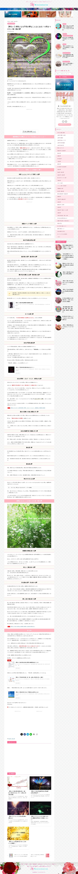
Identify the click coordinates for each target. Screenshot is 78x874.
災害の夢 (59, 207)
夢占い (24, 9)
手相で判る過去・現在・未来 (63, 215)
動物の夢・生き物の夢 (61, 150)
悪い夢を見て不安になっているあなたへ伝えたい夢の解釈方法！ (67, 318)
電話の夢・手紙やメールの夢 (63, 210)
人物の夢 (59, 161)
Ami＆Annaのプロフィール (53, 9)
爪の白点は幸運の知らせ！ (62, 218)
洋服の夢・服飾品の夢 (61, 199)
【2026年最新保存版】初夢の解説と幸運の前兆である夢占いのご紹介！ (68, 56)
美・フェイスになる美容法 (62, 234)
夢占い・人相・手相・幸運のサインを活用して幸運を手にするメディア (39, 866)
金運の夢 (59, 212)
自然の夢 (59, 202)
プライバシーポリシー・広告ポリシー (50, 864)
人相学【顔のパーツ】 (61, 140)
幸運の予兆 (59, 223)
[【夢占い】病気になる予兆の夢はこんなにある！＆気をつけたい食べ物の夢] (28, 734)
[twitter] (21, 734)
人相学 (34, 9)
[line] (31, 734)
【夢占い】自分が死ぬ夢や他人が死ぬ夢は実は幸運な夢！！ (67, 291)
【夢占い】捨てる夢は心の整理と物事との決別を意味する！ (22, 626)
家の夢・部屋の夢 (61, 191)
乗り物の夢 (59, 158)
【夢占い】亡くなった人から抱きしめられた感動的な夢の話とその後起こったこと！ (39, 818)
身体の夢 (59, 169)
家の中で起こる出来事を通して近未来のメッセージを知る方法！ (68, 39)
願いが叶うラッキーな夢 (62, 177)
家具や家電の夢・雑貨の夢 (62, 193)
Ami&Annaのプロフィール (65, 124)
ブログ (59, 236)
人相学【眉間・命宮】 (61, 135)
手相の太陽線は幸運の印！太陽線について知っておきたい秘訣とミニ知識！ (67, 247)
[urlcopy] (37, 734)
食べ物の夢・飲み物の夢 (62, 166)
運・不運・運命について (62, 226)
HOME (14, 9)
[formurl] (63, 121)
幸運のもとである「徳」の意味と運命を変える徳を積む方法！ (67, 265)
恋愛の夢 (59, 155)
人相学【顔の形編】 (61, 142)
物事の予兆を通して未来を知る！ (63, 220)
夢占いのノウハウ (61, 147)
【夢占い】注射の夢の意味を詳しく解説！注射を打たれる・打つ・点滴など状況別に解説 (17, 793)
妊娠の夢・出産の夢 (61, 174)
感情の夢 (59, 164)
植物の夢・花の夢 (60, 204)
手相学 (44, 9)
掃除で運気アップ (60, 228)
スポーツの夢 (59, 183)
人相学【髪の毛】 (60, 145)
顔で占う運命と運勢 (61, 132)
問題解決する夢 (60, 188)
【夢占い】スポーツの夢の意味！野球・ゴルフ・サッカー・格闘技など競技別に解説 (27, 407)
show (34, 131)
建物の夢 (59, 196)
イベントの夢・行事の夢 (62, 185)
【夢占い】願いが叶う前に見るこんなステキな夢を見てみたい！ (67, 282)
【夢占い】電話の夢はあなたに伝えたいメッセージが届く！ (67, 326)
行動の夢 (59, 180)
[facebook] (24, 734)
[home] (66, 121)
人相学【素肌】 (60, 137)
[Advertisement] (29, 118)
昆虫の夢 (59, 153)
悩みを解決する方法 (61, 231)
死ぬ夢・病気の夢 (11, 738)
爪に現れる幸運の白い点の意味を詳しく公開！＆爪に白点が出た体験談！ (67, 300)
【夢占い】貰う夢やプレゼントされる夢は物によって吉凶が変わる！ (68, 47)
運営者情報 (35, 864)
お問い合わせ (63, 9)
